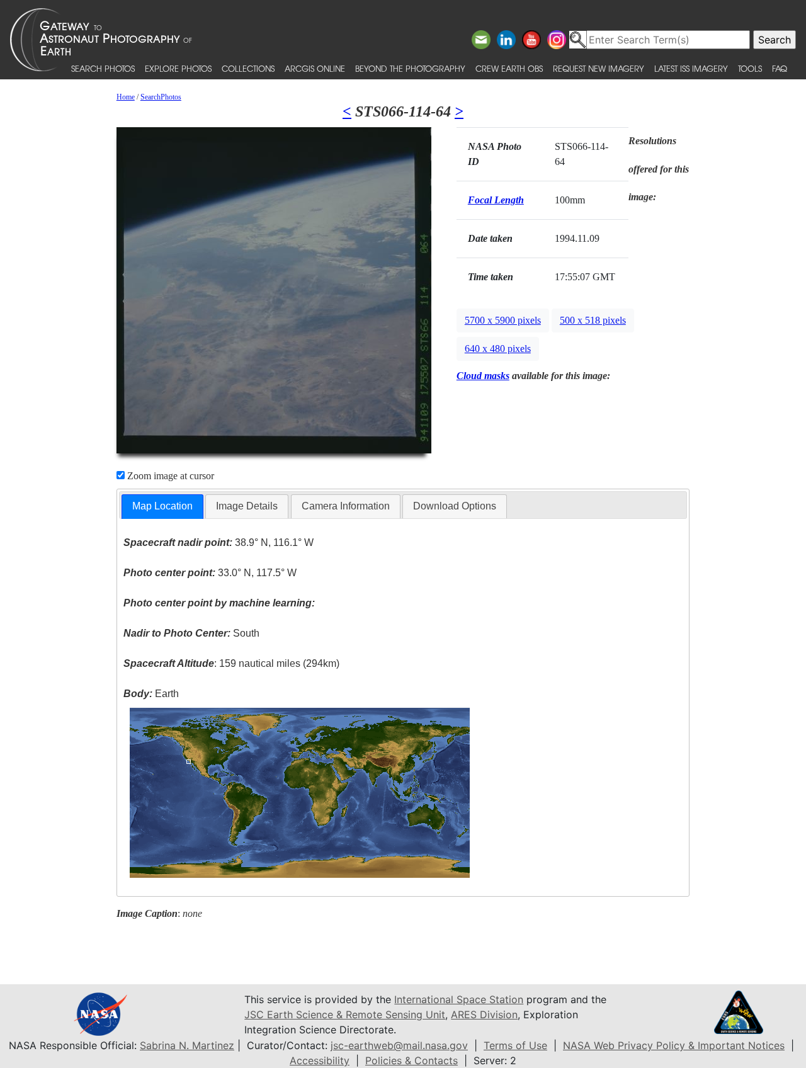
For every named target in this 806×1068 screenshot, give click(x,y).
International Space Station (458, 999)
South (191, 633)
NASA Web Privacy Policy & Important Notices (674, 1045)
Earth (151, 693)
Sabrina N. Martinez (187, 1045)
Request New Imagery (598, 68)
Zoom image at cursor (169, 475)
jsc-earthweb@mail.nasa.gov (399, 1045)
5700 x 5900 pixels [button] (503, 320)
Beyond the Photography (410, 68)
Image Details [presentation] (247, 506)
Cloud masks (483, 375)
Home (125, 97)
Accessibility (319, 1060)
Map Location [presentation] (162, 506)
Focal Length (496, 200)
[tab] (162, 506)
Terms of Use (515, 1045)
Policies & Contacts (411, 1060)
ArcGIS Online (315, 68)
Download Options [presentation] (454, 506)
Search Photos (103, 68)
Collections (248, 68)
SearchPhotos (160, 97)
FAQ (779, 68)
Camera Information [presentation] (346, 506)
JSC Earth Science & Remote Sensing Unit (344, 1014)
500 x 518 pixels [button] (593, 320)
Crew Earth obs (509, 68)
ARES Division (484, 1014)
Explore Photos (178, 68)
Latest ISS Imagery (691, 68)
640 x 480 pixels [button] (498, 348)
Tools (750, 68)
